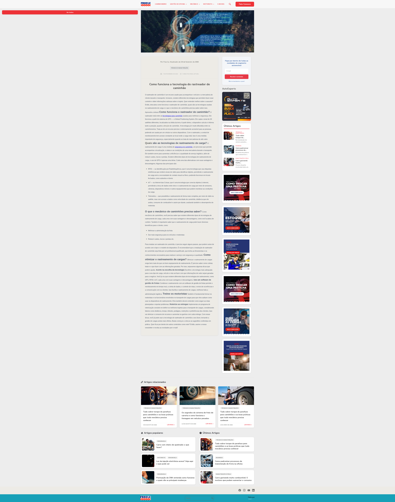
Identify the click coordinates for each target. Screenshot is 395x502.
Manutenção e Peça (242, 158)
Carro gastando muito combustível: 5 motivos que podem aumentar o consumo (242, 162)
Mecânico (194, 4)
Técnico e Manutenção (179, 68)
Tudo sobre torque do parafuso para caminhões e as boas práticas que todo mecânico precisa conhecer (242, 137)
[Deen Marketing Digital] (250, 499)
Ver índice (70, 12)
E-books (221, 4)
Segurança (161, 441)
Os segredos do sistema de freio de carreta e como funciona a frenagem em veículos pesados (197, 415)
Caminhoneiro (161, 4)
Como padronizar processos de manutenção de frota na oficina (242, 149)
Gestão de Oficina (177, 4)
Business (238, 145)
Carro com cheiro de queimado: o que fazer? (172, 446)
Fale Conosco (245, 4)
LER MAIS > (171, 425)
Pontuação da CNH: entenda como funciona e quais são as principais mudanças (175, 479)
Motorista (208, 4)
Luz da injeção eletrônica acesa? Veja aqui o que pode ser (174, 462)
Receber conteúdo (236, 77)
